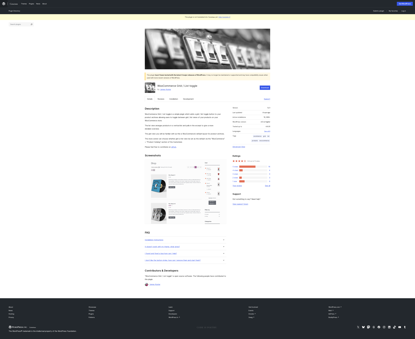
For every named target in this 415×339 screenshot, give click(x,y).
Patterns (92, 317)
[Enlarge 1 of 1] (223, 162)
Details (149, 99)
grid (264, 136)
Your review (237, 186)
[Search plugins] (31, 24)
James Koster (165, 89)
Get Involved (253, 307)
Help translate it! (224, 17)
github (173, 147)
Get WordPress (405, 4)
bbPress (332, 314)
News (11, 310)
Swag (251, 317)
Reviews (161, 99)
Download (265, 88)
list (268, 136)
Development (188, 99)
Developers (173, 314)
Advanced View (239, 147)
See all (267, 186)
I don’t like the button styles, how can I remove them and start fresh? (173, 260)
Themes (91, 310)
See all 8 (267, 131)
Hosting (11, 314)
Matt (331, 310)
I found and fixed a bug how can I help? (161, 253)
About (11, 307)
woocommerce (264, 140)
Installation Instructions (154, 240)
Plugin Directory (14, 11)
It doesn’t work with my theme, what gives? (162, 247)
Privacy (11, 317)
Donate (252, 314)
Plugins (91, 314)
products (255, 140)
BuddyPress (334, 317)
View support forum (240, 204)
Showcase (92, 307)
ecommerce (257, 136)
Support (267, 99)
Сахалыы (32, 327)
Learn (171, 307)
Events (251, 310)
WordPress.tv (174, 317)
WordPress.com (335, 307)
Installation (173, 99)
